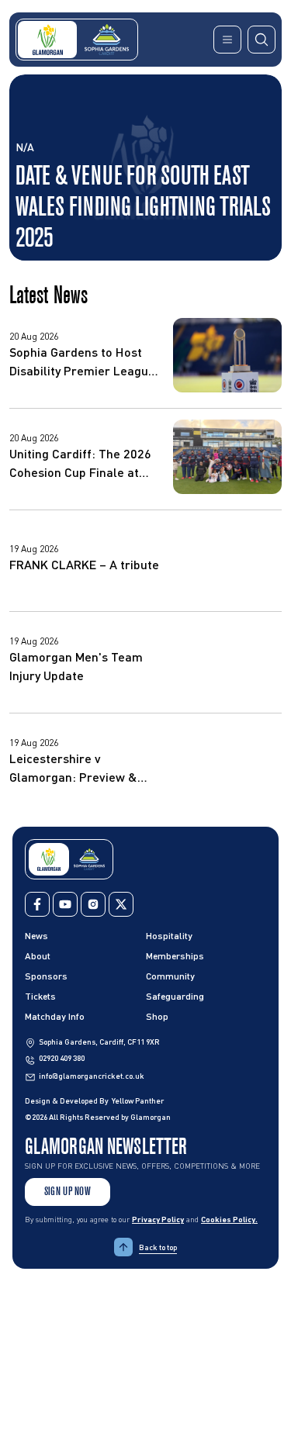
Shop (157, 1016)
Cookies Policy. (229, 1219)
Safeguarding (175, 996)
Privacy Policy (158, 1219)
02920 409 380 (62, 1057)
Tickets (40, 996)
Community (170, 976)
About (37, 956)
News (36, 935)
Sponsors (46, 976)
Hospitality (169, 935)
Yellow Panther (138, 1100)
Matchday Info (55, 1016)
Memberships (175, 956)
